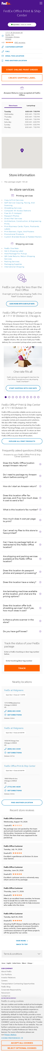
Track (22, 668)
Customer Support (12, 46)
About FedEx (6, 971)
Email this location (14, 56)
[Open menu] (41, 3)
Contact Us (5, 996)
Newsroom (5, 993)
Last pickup (31, 106)
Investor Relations (8, 977)
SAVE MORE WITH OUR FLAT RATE (22, 304)
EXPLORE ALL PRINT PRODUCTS (18, 440)
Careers (4, 980)
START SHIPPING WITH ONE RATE (21, 387)
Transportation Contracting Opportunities (17, 983)
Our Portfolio (6, 974)
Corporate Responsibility (11, 990)
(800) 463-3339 (14, 711)
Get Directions (13, 715)
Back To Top (22, 944)
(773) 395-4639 (14, 787)
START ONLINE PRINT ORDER (20, 68)
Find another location (16, 61)
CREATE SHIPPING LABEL (19, 76)
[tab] (6, 397)
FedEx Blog (5, 986)
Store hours (13, 106)
